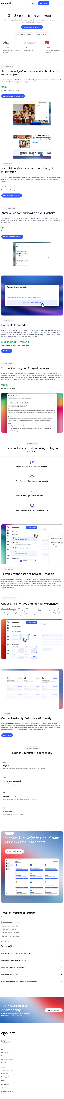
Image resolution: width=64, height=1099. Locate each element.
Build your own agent (54, 1010)
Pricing (3, 1062)
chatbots (11, 579)
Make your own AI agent (33, 27)
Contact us (7, 735)
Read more (6, 351)
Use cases (4, 1052)
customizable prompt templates (44, 377)
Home (3, 1049)
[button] (32, 295)
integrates (10, 724)
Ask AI (33, 3)
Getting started (7, 923)
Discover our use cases (14, 851)
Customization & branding (10, 926)
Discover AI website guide (11, 195)
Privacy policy (5, 1077)
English (5, 1041)
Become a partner (7, 1059)
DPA (2, 1080)
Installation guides (7, 1091)
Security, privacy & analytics (10, 936)
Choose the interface (8, 609)
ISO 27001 (4, 1073)
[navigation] (61, 3)
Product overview (6, 1056)
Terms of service (6, 1070)
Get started (44, 3)
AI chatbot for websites (8, 1088)
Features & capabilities (9, 929)
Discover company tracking (12, 237)
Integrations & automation (10, 933)
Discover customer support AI (13, 96)
